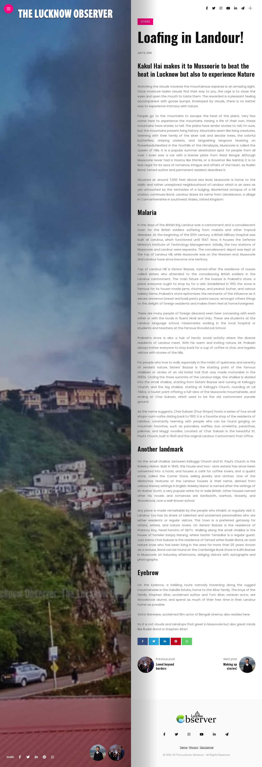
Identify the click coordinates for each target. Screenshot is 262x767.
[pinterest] (44, 757)
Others (145, 21)
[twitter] (28, 757)
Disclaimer (206, 747)
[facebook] (20, 757)
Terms (183, 747)
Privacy (193, 747)
